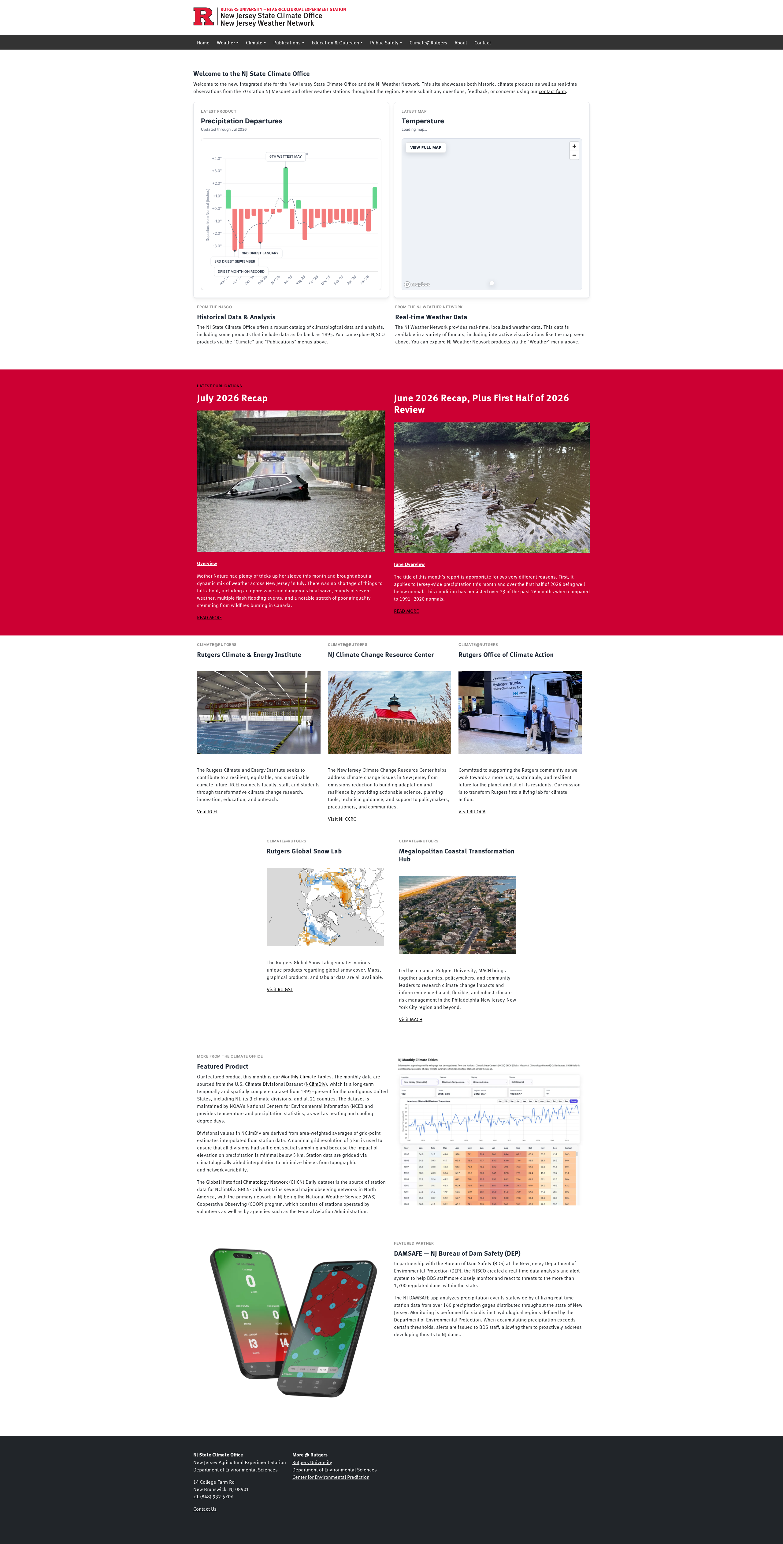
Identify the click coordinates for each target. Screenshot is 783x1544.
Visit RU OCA (471, 811)
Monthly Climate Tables (306, 1076)
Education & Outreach (335, 42)
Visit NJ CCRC (342, 818)
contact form (552, 91)
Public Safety (384, 42)
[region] (492, 214)
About (461, 42)
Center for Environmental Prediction (330, 1476)
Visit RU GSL (280, 989)
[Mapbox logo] (417, 284)
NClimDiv (315, 1083)
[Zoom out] (574, 155)
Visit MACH (410, 1019)
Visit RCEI (207, 811)
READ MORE (209, 617)
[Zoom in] (574, 146)
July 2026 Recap (232, 397)
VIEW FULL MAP (425, 147)
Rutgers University (312, 1462)
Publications (287, 42)
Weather (226, 42)
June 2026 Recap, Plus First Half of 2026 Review (481, 403)
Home (203, 42)
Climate (254, 42)
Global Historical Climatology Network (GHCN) (255, 1181)
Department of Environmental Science (333, 1469)
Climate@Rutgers (428, 42)
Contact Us (205, 1508)
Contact (482, 42)
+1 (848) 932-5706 (213, 1496)
